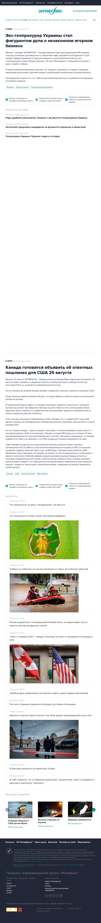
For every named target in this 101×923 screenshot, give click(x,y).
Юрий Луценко (22, 87)
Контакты (10, 842)
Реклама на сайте (67, 842)
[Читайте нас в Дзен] (46, 895)
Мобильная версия (9, 3)
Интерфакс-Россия (54, 3)
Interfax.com (40, 3)
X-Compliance (11, 886)
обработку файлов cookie (33, 861)
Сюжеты (77, 20)
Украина (10, 87)
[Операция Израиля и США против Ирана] (20, 818)
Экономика (33, 20)
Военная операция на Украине (48, 821)
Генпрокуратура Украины (42, 87)
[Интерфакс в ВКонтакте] (54, 895)
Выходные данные (43, 911)
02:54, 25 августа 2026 (22, 361)
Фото (84, 20)
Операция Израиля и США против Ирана (18, 822)
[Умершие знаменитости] (80, 817)
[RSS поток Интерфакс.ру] (57, 895)
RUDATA (48, 886)
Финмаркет (69, 3)
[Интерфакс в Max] (61, 895)
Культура (48, 20)
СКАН (47, 884)
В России (17, 20)
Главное (9, 20)
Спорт (41, 20)
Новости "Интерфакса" (53, 881)
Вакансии (52, 842)
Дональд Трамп (28, 474)
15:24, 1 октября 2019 (21, 29)
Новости (70, 20)
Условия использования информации (50, 909)
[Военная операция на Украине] (50, 817)
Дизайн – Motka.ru (75, 909)
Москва (56, 20)
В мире (25, 20)
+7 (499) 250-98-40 (73, 865)
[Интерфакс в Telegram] (50, 895)
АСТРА (8, 893)
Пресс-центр (40, 842)
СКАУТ (8, 888)
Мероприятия (84, 842)
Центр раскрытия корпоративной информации (57, 889)
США (17, 474)
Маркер (9, 891)
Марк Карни (42, 474)
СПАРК (9, 884)
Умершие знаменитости (79, 820)
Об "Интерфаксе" (26, 3)
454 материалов (75, 823)
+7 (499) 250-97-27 (20, 867)
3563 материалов (15, 827)
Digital (63, 20)
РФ (34, 269)
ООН (40, 269)
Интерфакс (50, 11)
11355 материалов (45, 826)
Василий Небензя (14, 269)
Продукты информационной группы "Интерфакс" (42, 873)
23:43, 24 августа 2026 (24, 152)
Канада (10, 474)
